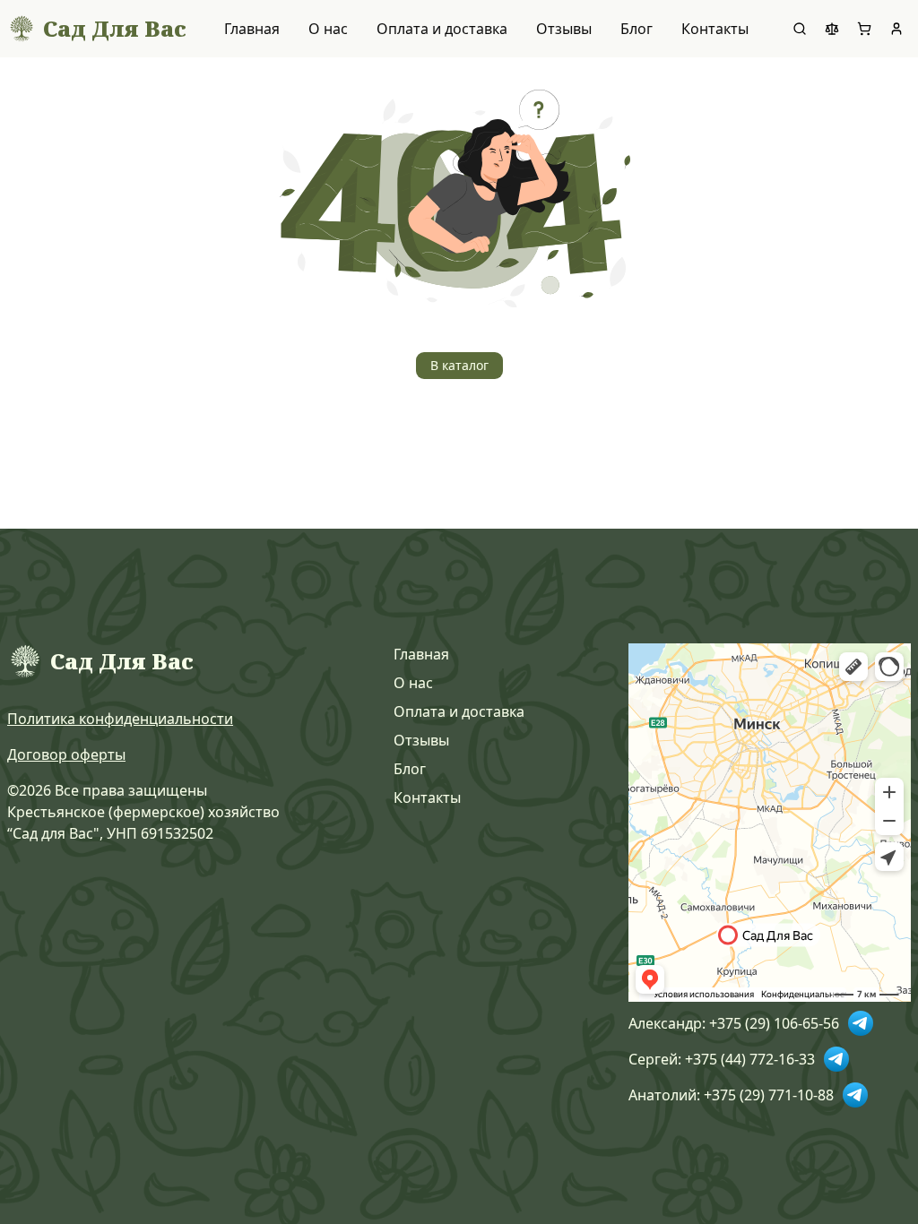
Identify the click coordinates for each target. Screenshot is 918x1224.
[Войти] (896, 28)
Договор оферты (66, 754)
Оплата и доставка (442, 29)
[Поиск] (799, 28)
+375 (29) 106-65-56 (774, 1023)
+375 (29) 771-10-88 (769, 1095)
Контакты (715, 29)
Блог (636, 29)
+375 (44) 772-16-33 (750, 1059)
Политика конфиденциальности (120, 718)
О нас (328, 29)
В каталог (459, 365)
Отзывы (564, 29)
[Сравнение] (832, 28)
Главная (252, 29)
